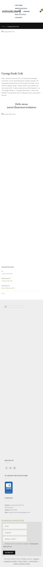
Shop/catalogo (21, 8)
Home (3, 26)
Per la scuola (20, 14)
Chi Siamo (19, 5)
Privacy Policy (23, 561)
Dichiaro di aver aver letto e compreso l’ (20, 545)
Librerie (26, 11)
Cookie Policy (33, 561)
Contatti (18, 17)
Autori (17, 11)
